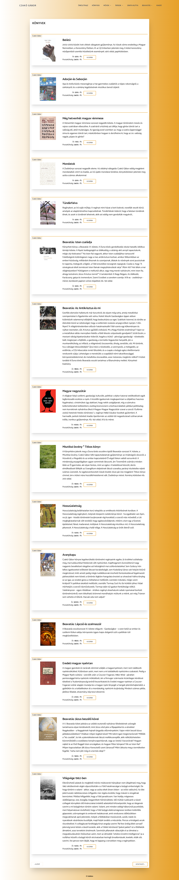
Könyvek (96, 5)
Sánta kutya (132, 5)
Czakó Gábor (27, 5)
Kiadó (159, 5)
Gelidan (90, 876)
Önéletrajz (83, 5)
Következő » (140, 864)
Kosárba (90, 57)
